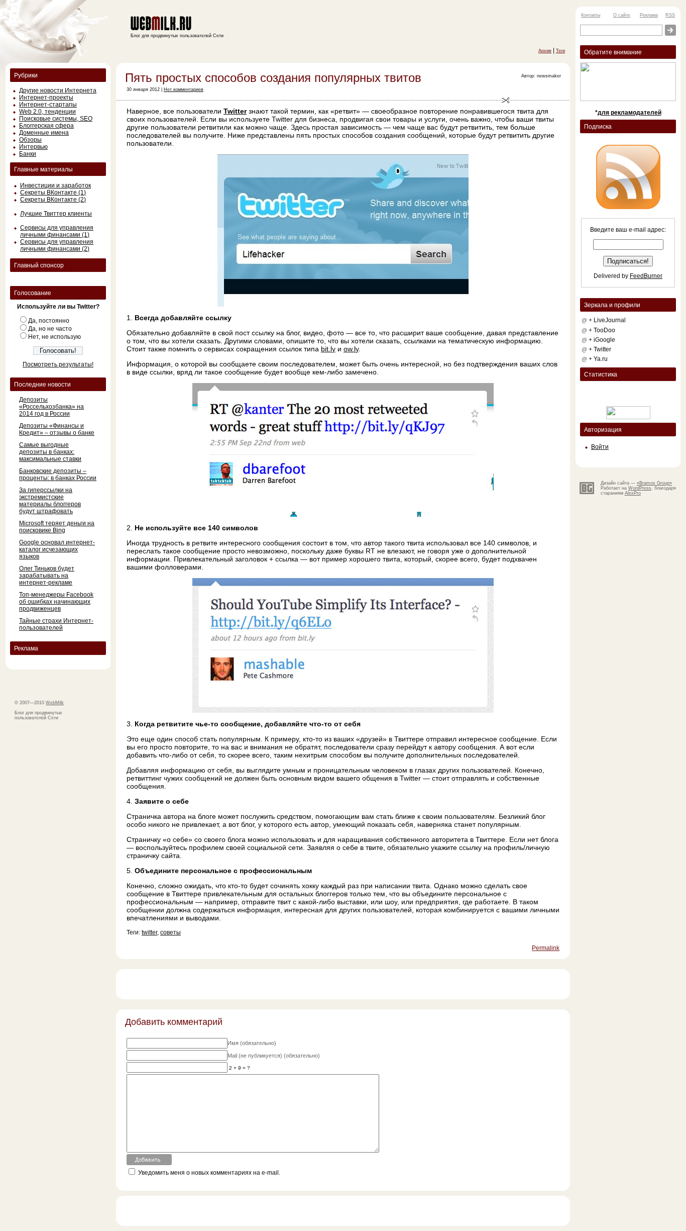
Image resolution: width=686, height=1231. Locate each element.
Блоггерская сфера (46, 125)
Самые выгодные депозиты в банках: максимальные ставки (50, 451)
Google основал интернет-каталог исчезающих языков (57, 549)
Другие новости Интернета (57, 90)
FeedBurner (646, 275)
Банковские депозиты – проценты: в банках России (57, 474)
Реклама (649, 15)
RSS (670, 15)
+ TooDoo (602, 330)
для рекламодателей (629, 112)
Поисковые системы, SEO (55, 118)
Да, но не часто (50, 328)
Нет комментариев (183, 89)
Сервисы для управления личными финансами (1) (56, 231)
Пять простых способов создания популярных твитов (273, 77)
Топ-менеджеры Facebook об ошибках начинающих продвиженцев (56, 601)
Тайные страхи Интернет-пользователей (56, 624)
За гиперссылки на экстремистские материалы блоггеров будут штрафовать (50, 501)
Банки (27, 153)
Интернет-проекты (46, 97)
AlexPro (633, 493)
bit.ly (328, 349)
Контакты (590, 15)
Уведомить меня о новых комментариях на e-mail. (209, 1172)
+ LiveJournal (607, 320)
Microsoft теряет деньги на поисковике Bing (56, 527)
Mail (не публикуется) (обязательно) (273, 1056)
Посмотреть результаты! (58, 364)
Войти (600, 446)
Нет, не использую (54, 336)
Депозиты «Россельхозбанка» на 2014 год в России (51, 406)
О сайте (621, 15)
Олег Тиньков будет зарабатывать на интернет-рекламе (46, 575)
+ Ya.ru (598, 358)
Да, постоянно (48, 320)
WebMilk (55, 702)
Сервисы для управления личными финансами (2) (56, 245)
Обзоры (30, 139)
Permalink (545, 948)
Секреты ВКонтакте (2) (53, 199)
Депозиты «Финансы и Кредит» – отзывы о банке (56, 429)
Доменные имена (44, 132)
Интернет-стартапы (48, 104)
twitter (149, 932)
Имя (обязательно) (251, 1043)
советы (170, 932)
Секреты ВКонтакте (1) (53, 192)
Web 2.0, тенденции (47, 111)
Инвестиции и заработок (55, 185)
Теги (560, 50)
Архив (544, 50)
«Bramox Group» (654, 483)
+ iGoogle (602, 339)
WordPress (639, 488)
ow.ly (351, 349)
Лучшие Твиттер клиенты (56, 213)
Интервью (33, 146)
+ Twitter (600, 349)
